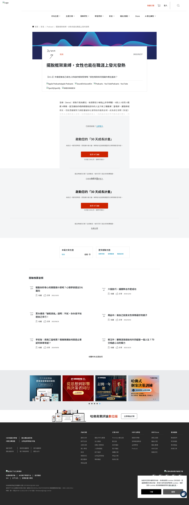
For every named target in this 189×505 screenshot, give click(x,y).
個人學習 (84, 448)
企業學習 (135, 445)
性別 (63, 254)
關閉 (173, 491)
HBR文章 (154, 448)
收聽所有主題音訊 (96, 356)
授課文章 (174, 448)
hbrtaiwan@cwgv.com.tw (43, 490)
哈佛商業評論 (10, 475)
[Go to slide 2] (92, 403)
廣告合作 (36, 451)
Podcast (135, 448)
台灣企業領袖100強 (28, 441)
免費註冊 (94, 228)
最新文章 (84, 438)
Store (137, 16)
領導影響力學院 (27, 478)
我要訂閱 (150, 5)
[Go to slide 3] (94, 403)
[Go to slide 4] (97, 403)
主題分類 (84, 445)
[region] (94, 388)
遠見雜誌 (38, 475)
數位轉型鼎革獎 (27, 438)
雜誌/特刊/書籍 (100, 438)
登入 (165, 5)
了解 (151, 491)
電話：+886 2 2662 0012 (65, 488)
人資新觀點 (98, 448)
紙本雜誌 (115, 445)
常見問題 (174, 441)
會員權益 (174, 445)
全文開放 (98, 441)
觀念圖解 (84, 459)
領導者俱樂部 (136, 441)
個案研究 (84, 456)
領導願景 (111, 254)
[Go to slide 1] (89, 403)
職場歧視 (120, 254)
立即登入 (99, 126)
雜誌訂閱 (154, 441)
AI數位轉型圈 (10, 441)
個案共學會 (135, 438)
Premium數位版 (118, 438)
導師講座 (98, 459)
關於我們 (9, 448)
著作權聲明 (37, 448)
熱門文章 (84, 441)
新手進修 (98, 452)
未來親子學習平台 (25, 475)
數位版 (114, 441)
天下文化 (15, 478)
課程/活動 (154, 438)
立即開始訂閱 (129, 416)
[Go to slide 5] (99, 403)
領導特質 (101, 254)
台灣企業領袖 (99, 456)
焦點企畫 (84, 463)
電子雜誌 (115, 448)
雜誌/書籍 (154, 445)
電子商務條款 (24, 451)
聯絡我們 (174, 438)
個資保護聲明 (24, 448)
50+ (7, 478)
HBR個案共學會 (11, 438)
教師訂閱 (115, 459)
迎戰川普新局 (99, 445)
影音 (82, 452)
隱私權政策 (10, 451)
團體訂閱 (115, 452)
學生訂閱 (115, 456)
